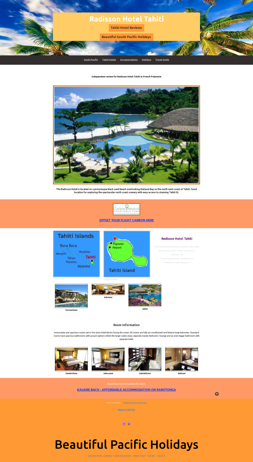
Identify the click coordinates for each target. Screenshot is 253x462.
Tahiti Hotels (109, 59)
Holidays (146, 59)
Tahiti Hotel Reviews (126, 27)
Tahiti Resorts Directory (135, 402)
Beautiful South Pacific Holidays (126, 37)
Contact (161, 456)
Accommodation (129, 59)
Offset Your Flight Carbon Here (126, 220)
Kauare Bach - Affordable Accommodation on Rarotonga (126, 389)
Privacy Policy (139, 456)
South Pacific (91, 59)
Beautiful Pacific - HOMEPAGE (100, 456)
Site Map (151, 456)
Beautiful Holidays (123, 456)
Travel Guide (162, 59)
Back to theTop (126, 409)
